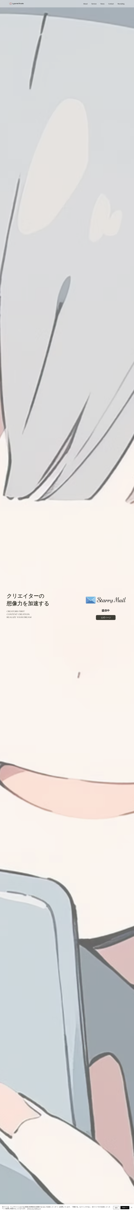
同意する (125, 1208)
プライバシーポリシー (34, 1209)
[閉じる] (131, 1207)
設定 (116, 1208)
